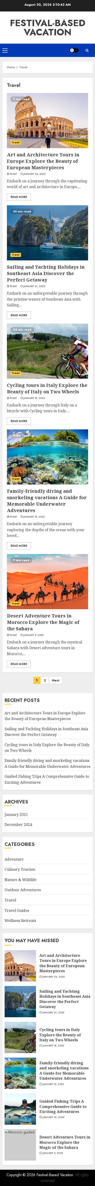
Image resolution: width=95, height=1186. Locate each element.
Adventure (14, 859)
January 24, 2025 (34, 174)
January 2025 (16, 814)
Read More (19, 197)
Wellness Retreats (20, 920)
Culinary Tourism (20, 869)
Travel (16, 142)
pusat (13, 174)
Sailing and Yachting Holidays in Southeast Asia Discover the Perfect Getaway (46, 273)
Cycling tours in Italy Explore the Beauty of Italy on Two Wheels (47, 388)
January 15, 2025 (34, 516)
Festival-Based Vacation (47, 27)
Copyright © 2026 (21, 1175)
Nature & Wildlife (20, 879)
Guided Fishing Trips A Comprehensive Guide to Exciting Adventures (62, 1106)
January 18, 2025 (34, 398)
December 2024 (18, 824)
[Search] (87, 50)
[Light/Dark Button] (74, 50)
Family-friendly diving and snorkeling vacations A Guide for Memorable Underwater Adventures (47, 500)
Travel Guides (17, 910)
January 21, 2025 (34, 286)
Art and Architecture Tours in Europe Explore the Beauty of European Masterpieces (43, 161)
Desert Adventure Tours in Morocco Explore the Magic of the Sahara (43, 622)
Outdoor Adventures (23, 889)
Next (55, 680)
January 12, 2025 (53, 1117)
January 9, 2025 (33, 635)
